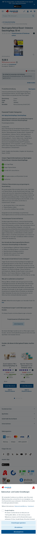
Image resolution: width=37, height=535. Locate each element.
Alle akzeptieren (18, 532)
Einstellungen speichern (18, 523)
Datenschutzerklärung (21, 506)
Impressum (31, 506)
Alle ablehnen (18, 527)
